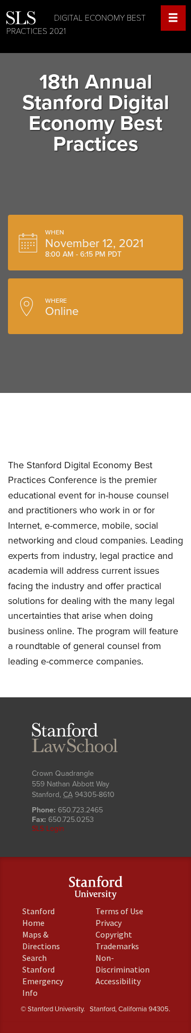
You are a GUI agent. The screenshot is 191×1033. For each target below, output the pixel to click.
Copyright (114, 934)
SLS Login (48, 828)
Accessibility (118, 981)
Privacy (108, 922)
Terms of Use (119, 911)
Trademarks (117, 946)
